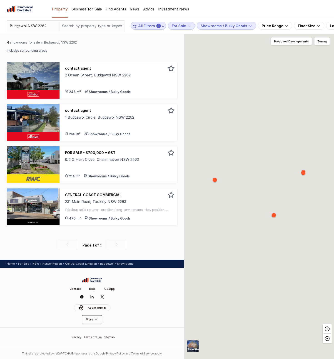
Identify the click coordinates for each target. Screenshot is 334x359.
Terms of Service (142, 353)
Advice (149, 9)
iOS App (109, 289)
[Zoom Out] (327, 338)
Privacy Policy (115, 353)
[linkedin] (92, 297)
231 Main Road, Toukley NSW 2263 (95, 201)
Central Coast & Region (81, 263)
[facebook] (82, 297)
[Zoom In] (327, 329)
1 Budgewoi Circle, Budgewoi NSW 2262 (99, 117)
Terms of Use (93, 337)
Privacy (76, 337)
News (135, 9)
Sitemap (109, 337)
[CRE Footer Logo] (92, 280)
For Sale (23, 263)
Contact (75, 289)
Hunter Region (52, 263)
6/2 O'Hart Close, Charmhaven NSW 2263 (102, 159)
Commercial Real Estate (19, 9)
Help (92, 289)
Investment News (173, 9)
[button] (118, 80)
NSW (35, 263)
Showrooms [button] (125, 263)
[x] (102, 297)
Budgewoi (107, 263)
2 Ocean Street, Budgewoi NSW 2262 (98, 75)
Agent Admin (97, 307)
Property (60, 9)
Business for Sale (86, 9)
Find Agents (115, 9)
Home (11, 263)
